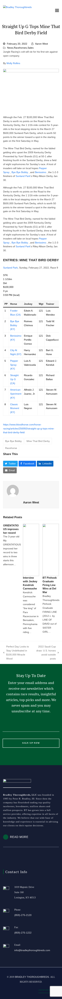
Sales (31, 47)
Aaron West (41, 43)
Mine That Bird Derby (38, 441)
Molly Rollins (13, 63)
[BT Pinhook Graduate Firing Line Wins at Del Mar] (51, 550)
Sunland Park (23, 176)
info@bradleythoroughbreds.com (32, 950)
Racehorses (20, 47)
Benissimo (40, 172)
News (10, 47)
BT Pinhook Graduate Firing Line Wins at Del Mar (50, 585)
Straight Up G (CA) (14, 379)
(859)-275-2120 (23, 915)
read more (19, 836)
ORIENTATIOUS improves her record (11, 529)
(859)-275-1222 (23, 932)
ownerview (44, 989)
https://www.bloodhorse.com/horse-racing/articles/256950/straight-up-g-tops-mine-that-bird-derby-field (28, 428)
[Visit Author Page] (31, 491)
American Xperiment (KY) (15, 393)
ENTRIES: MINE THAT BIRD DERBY (31, 260)
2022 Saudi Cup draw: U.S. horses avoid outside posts (45, 652)
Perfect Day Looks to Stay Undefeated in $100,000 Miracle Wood (16, 652)
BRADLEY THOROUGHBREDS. (32, 976)
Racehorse (11, 448)
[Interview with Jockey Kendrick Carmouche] (31, 550)
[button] (57, 10)
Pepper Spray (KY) (14, 364)
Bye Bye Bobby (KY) (14, 325)
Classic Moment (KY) (14, 408)
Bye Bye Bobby (20, 172)
